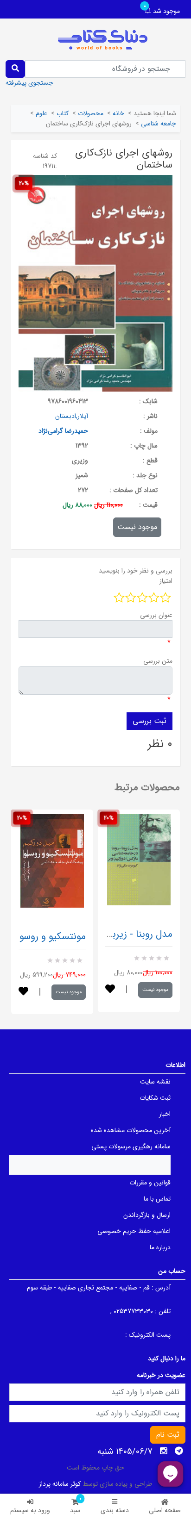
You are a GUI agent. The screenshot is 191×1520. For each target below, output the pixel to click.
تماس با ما (157, 1199)
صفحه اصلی (165, 1510)
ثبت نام (167, 1434)
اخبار (165, 1114)
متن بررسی (157, 661)
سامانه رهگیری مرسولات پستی (131, 1146)
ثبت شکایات (155, 1098)
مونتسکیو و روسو (52, 936)
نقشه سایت (155, 1082)
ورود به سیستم (30, 1510)
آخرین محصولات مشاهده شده (131, 1130)
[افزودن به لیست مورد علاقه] (23, 992)
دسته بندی (115, 1510)
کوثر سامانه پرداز (60, 1484)
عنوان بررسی (156, 615)
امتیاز (165, 581)
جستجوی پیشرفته (29, 83)
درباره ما (160, 1247)
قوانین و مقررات (150, 1182)
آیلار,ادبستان (71, 416)
